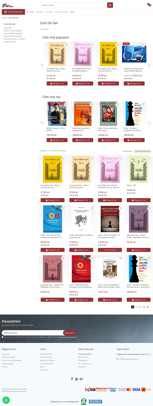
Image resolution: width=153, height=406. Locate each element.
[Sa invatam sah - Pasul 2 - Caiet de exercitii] (108, 54)
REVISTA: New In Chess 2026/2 (56, 129)
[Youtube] (76, 379)
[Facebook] (72, 379)
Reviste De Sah (10, 41)
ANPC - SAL (44, 370)
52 (144, 307)
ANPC (42, 367)
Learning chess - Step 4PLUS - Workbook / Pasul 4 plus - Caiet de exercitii (52, 286)
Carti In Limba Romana (13, 36)
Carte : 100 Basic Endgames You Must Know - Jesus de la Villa (133, 129)
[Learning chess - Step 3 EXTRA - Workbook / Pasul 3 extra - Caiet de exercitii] (138, 219)
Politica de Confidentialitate (67, 337)
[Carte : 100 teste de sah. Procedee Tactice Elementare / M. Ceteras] (81, 268)
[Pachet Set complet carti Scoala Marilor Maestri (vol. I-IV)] (134, 54)
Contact (49, 12)
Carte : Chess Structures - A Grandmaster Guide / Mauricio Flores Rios (109, 236)
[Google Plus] (81, 379)
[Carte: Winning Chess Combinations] (83, 114)
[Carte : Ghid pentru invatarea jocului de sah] (81, 219)
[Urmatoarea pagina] (147, 306)
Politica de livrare (8, 364)
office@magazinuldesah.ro (128, 359)
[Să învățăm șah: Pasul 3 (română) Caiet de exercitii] (83, 54)
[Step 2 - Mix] (138, 169)
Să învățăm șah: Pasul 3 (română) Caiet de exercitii (81, 70)
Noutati (39, 12)
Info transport (61, 12)
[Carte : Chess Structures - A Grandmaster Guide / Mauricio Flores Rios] (110, 219)
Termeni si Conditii (8, 357)
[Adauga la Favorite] (66, 45)
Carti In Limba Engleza (13, 30)
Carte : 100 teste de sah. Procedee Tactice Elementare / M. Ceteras (81, 286)
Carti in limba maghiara (13, 33)
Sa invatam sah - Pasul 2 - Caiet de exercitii (108, 70)
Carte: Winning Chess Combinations (81, 129)
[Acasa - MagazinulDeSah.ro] (14, 5)
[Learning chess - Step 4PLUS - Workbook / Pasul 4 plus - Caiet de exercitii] (52, 268)
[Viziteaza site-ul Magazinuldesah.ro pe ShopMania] (95, 401)
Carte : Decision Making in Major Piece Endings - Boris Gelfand (109, 286)
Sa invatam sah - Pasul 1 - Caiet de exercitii (57, 70)
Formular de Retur (46, 364)
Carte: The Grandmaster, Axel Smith (108, 129)
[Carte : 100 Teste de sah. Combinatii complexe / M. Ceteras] (52, 219)
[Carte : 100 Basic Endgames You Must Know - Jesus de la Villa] (134, 114)
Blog (72, 12)
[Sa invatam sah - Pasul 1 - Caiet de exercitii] (57, 54)
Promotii (30, 12)
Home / (5, 18)
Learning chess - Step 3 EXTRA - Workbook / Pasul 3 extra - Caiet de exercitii (137, 236)
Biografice (8, 28)
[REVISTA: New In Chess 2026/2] (57, 114)
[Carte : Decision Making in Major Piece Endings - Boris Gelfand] (110, 268)
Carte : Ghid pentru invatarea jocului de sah (81, 236)
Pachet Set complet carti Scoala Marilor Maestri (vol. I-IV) (133, 70)
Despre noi (5, 354)
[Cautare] (110, 5)
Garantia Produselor (47, 360)
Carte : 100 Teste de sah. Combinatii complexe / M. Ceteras (51, 236)
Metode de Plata (46, 354)
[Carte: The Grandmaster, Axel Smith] (108, 114)
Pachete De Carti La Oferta (14, 39)
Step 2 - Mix (131, 185)
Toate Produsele (15, 12)
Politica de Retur (46, 357)
